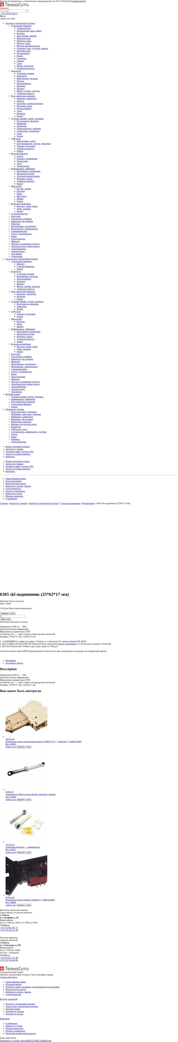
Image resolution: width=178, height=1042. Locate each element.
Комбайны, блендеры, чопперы (26, 414)
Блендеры (15, 216)
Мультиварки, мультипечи (23, 226)
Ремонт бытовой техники (18, 446)
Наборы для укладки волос (24, 424)
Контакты (10, 456)
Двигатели (22, 76)
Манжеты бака (24, 38)
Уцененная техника (15, 409)
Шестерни (21, 196)
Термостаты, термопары (28, 131)
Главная (4, 503)
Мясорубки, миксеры (21, 422)
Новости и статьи (14, 493)
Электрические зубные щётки (25, 246)
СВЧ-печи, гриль (19, 429)
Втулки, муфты (24, 189)
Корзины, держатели (26, 98)
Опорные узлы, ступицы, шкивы (32, 48)
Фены (14, 236)
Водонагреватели (19, 153)
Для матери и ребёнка (21, 219)
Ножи (19, 194)
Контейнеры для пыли (27, 78)
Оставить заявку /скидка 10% (19, 451)
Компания (5, 1018)
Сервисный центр (8, 977)
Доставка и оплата (14, 663)
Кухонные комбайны (21, 204)
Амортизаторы (24, 28)
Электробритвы (18, 249)
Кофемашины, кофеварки (23, 168)
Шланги (20, 88)
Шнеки (20, 199)
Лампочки (21, 126)
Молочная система (25, 174)
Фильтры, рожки (25, 179)
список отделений (66, 644)
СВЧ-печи (16, 138)
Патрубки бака (24, 51)
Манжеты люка (24, 41)
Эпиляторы (16, 254)
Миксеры (15, 224)
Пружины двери (24, 106)
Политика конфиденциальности (21, 1033)
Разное (20, 116)
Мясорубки (16, 186)
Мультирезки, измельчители (24, 229)
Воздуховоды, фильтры (28, 121)
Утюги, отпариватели (21, 234)
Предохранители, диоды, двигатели (34, 143)
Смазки (20, 61)
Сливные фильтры (25, 266)
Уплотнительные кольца (28, 176)
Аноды (20, 156)
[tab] (92, 660)
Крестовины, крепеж (27, 36)
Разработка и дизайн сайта (19, 1040)
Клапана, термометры (27, 158)
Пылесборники (24, 83)
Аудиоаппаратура (19, 214)
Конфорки (21, 123)
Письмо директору (14, 496)
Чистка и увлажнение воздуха (25, 244)
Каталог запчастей (9, 999)
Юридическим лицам (16, 483)
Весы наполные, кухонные (24, 412)
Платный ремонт (14, 481)
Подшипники (23, 53)
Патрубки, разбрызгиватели (30, 103)
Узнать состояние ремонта (18, 454)
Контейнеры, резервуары (28, 171)
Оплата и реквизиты (15, 491)
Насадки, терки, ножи (27, 206)
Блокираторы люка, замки (29, 31)
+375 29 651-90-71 (9, 13)
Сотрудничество (13, 488)
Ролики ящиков (24, 108)
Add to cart (5, 619)
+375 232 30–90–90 (9, 960)
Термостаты (22, 161)
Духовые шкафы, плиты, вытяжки (27, 118)
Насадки (21, 191)
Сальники (21, 58)
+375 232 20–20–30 (9, 930)
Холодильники (18, 239)
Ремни (20, 56)
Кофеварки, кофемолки (22, 417)
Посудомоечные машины (23, 96)
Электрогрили (18, 251)
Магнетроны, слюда (26, 141)
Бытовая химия (13, 394)
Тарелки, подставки (26, 146)
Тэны (19, 63)
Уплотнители (23, 166)
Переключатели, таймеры (29, 128)
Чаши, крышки (24, 209)
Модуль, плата (23, 43)
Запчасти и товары (14, 449)
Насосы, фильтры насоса (28, 46)
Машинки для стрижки (22, 221)
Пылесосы (16, 71)
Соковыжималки (19, 231)
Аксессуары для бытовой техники (22, 259)
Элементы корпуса (25, 68)
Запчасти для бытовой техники (20, 23)
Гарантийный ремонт (16, 478)
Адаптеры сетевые (25, 73)
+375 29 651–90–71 (9, 927)
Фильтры (21, 86)
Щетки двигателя (25, 66)
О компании (11, 498)
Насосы (20, 81)
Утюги (14, 434)
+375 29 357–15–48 (9, 958)
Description (11, 660)
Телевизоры (16, 256)
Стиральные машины (21, 26)
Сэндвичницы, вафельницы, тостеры (28, 432)
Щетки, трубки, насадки (28, 91)
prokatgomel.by (79, 1)
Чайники (15, 241)
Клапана (21, 33)
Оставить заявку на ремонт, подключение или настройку (33, 987)
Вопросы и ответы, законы (18, 486)
